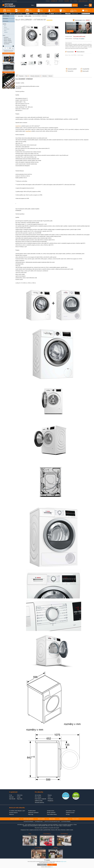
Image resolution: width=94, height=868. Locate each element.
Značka (4, 23)
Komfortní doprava (13, 812)
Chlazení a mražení (63, 818)
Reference (11, 814)
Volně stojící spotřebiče (28, 818)
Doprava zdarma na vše (83, 1)
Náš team (11, 797)
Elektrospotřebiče (65, 821)
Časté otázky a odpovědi (40, 798)
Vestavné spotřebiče (14, 818)
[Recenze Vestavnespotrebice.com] (65, 799)
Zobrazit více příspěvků (8, 72)
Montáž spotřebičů (51, 812)
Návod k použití (85, 71)
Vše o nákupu (38, 797)
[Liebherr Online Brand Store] (86, 14)
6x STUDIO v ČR (54, 1)
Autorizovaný (78, 20)
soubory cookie (63, 861)
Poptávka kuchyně (70, 812)
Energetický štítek (86, 68)
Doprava (50, 795)
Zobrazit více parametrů (8, 50)
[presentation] (17, 76)
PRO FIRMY (61, 1)
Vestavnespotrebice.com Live (8, 53)
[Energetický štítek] (81, 69)
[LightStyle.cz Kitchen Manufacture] (8, 81)
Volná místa (19, 795)
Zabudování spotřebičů (72, 68)
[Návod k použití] (81, 71)
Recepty (68, 814)
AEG (5, 25)
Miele (5, 30)
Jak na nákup (38, 795)
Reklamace (50, 798)
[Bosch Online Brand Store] (55, 14)
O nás (71, 1)
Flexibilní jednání (32, 810)
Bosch (82, 55)
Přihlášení (48, 1)
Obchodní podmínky (39, 802)
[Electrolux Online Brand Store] (16, 14)
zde (52, 866)
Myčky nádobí (52, 818)
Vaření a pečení (41, 818)
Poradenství (50, 800)
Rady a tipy (30, 814)
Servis (49, 797)
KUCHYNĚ (66, 1)
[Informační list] (66, 71)
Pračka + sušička (27, 16)
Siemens (6, 32)
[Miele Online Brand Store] (71, 14)
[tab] (16, 76)
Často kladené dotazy (52, 814)
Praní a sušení (20, 16)
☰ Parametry (5, 21)
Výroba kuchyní (50, 810)
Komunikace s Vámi (70, 810)
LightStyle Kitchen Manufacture (52, 821)
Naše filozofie (12, 798)
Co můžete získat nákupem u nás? (17, 810)
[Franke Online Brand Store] (27, 14)
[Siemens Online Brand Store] (39, 14)
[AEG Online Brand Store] (5, 14)
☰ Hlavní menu (6, 16)
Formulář (70, 31)
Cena (4, 35)
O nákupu (75, 1)
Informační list (70, 71)
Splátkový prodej (38, 800)
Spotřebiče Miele (39, 821)
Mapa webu (19, 798)
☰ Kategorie (5, 18)
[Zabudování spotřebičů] (66, 69)
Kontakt (90, 1)
